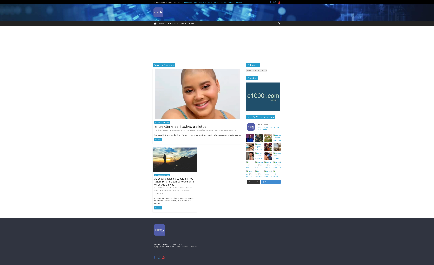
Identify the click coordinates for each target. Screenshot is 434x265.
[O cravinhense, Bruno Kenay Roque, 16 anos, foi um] (250, 156)
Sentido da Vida (159, 193)
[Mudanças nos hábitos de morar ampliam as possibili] (277, 147)
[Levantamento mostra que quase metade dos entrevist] (277, 156)
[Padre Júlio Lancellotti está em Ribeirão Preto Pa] (259, 174)
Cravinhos (201, 130)
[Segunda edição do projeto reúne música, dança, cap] (250, 138)
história (210, 130)
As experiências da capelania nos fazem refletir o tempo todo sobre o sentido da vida (174, 181)
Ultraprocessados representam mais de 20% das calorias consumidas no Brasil (211, 2)
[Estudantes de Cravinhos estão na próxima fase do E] (268, 174)
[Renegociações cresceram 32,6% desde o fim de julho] (259, 156)
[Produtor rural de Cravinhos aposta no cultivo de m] (277, 165)
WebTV (183, 23)
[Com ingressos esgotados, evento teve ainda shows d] (259, 147)
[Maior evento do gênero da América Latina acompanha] (268, 156)
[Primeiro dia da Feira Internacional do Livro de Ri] (268, 138)
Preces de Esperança (162, 122)
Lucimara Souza (177, 130)
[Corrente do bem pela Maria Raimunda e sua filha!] (277, 138)
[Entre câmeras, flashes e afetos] (197, 70)
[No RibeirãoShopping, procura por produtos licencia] (250, 147)
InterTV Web (170, 246)
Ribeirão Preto (232, 130)
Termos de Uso (176, 244)
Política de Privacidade (161, 244)
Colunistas (171, 23)
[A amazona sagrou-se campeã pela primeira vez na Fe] (268, 147)
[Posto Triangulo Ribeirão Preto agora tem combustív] (268, 165)
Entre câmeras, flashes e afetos (180, 126)
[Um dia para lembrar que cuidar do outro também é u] (250, 174)
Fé (206, 130)
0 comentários (190, 130)
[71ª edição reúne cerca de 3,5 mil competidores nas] (277, 174)
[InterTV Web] (155, 23)
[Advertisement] (217, 46)
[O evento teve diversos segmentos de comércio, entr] (250, 165)
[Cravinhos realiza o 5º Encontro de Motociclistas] (259, 165)
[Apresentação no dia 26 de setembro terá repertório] (259, 138)
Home (161, 23)
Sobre (191, 23)
